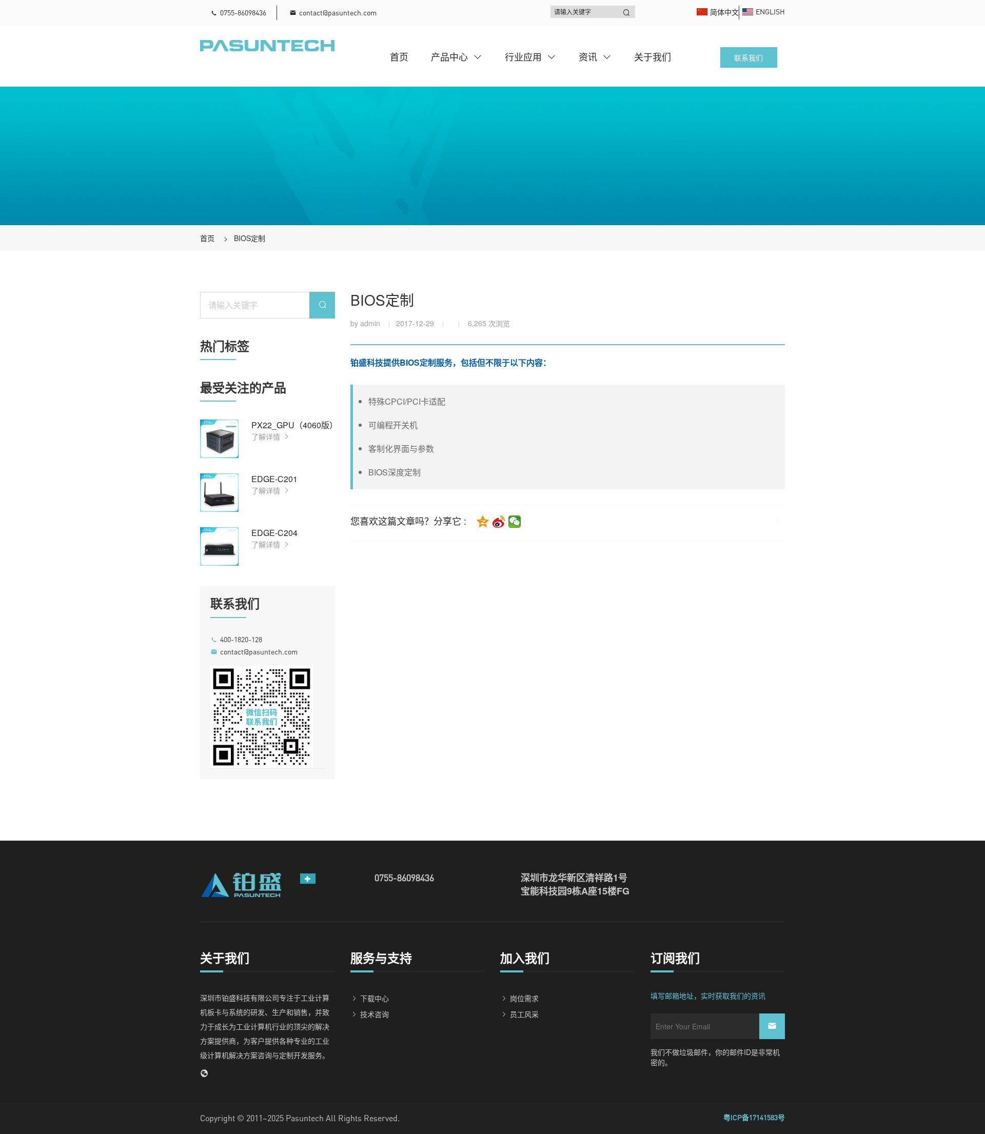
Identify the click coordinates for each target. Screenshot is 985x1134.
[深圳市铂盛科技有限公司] (267, 44)
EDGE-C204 (274, 533)
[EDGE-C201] (219, 492)
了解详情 (266, 436)
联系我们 (748, 57)
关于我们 (652, 56)
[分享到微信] (514, 521)
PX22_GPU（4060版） (294, 425)
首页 (399, 56)
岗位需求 (524, 998)
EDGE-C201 (274, 479)
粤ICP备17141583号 (754, 1117)
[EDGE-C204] (219, 546)
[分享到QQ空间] (483, 521)
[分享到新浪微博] (499, 521)
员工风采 (524, 1014)
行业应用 (523, 56)
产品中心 (449, 56)
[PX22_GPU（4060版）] (219, 439)
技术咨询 (374, 1014)
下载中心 (374, 998)
